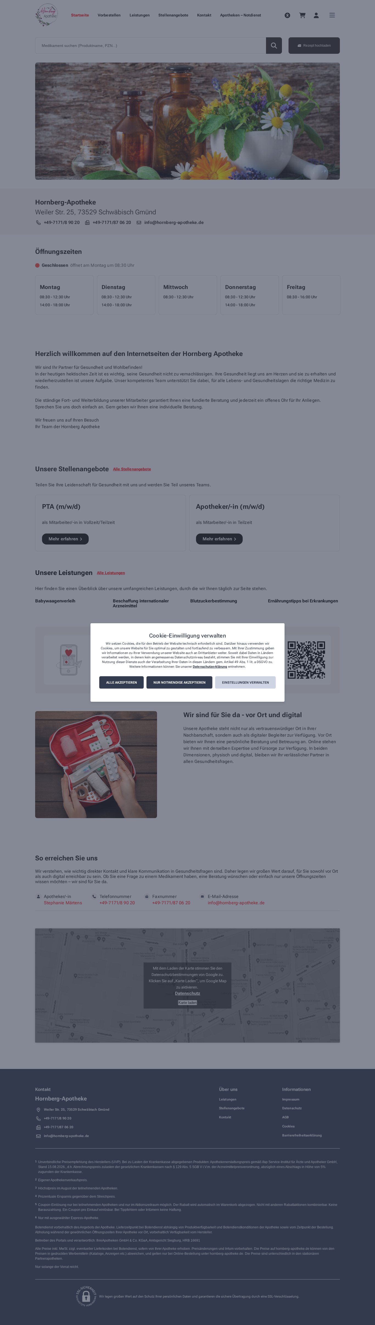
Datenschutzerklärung (210, 667)
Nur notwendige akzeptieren (179, 682)
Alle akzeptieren (121, 682)
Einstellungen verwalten (245, 682)
